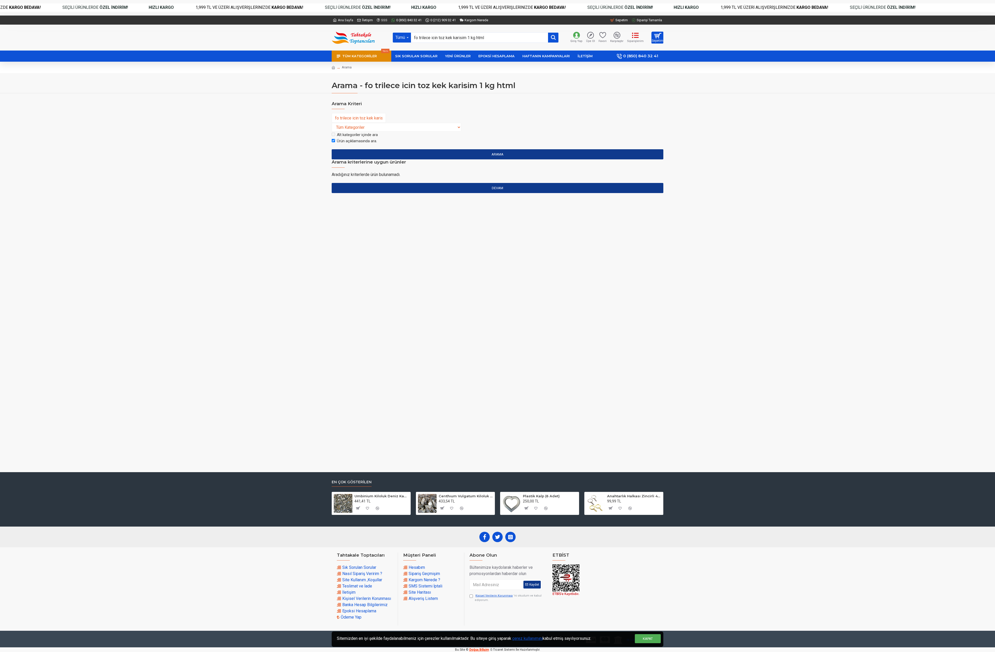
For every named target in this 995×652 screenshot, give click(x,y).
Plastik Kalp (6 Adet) (541, 496)
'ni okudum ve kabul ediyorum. (508, 598)
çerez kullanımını (527, 638)
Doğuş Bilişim (479, 649)
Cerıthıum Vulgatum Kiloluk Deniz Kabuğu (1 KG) (466, 496)
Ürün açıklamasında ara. (357, 141)
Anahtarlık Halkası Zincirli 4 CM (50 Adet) (634, 496)
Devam (497, 188)
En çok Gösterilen (352, 482)
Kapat (648, 639)
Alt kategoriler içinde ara (357, 134)
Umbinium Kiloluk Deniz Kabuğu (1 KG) (381, 496)
